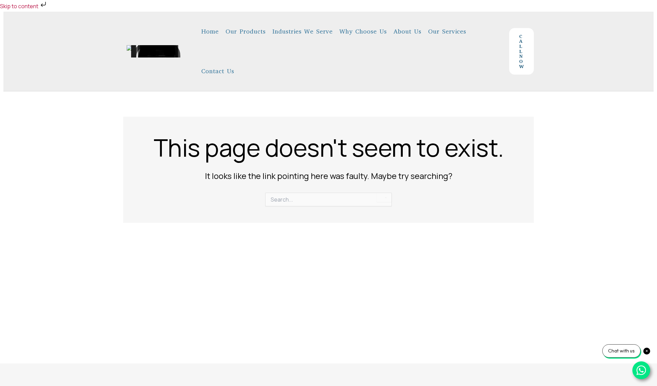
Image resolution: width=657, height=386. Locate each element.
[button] (521, 51)
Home (210, 31)
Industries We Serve (302, 31)
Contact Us (217, 71)
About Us (407, 31)
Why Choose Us (363, 31)
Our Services (447, 31)
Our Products (246, 31)
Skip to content (19, 6)
